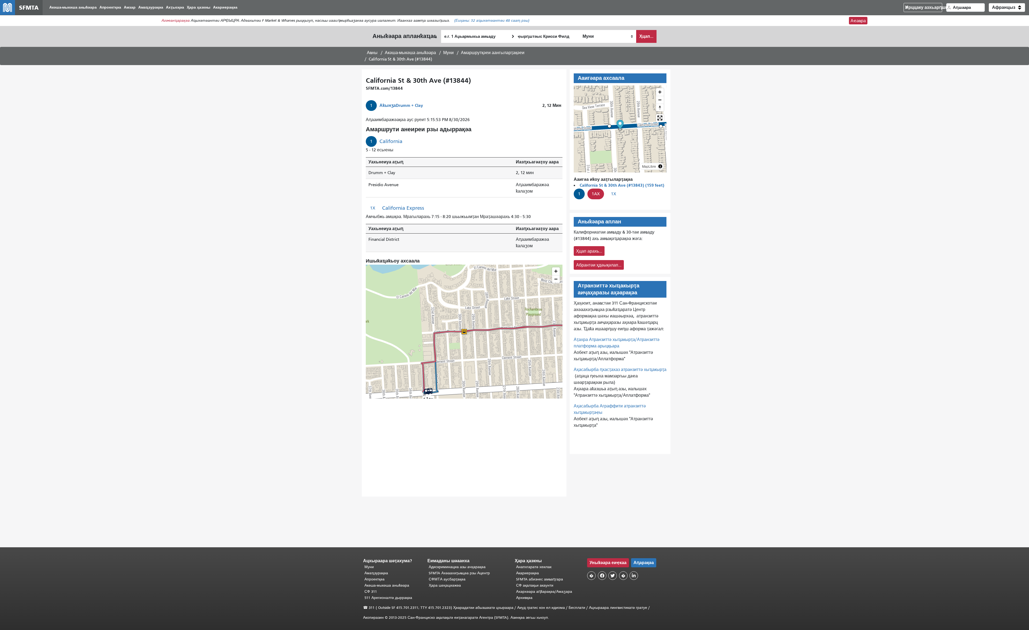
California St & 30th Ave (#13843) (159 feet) (622, 185)
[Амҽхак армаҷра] (660, 100)
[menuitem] (73, 7)
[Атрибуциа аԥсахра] (660, 166)
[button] (1007, 7)
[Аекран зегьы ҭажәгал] (660, 118)
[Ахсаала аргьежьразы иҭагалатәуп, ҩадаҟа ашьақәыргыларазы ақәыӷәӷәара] (660, 107)
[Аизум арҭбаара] (660, 92)
